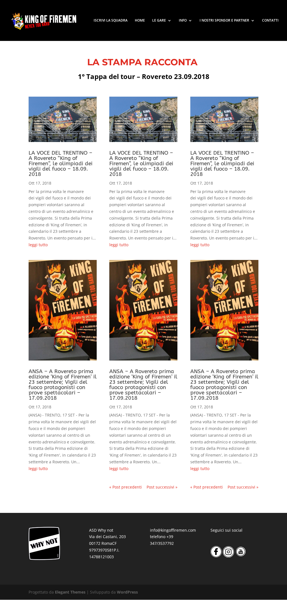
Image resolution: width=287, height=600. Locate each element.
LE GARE (159, 20)
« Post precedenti (125, 487)
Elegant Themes (70, 592)
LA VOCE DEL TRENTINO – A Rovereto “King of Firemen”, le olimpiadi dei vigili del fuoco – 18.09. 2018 (60, 163)
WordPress (127, 592)
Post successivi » (162, 487)
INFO (183, 20)
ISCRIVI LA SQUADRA (111, 20)
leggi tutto (38, 244)
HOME (140, 20)
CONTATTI (270, 20)
